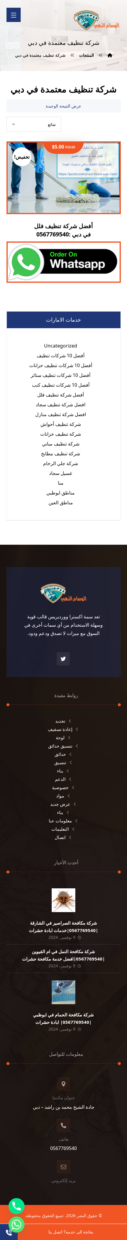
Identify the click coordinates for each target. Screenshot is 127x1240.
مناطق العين (60, 502)
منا (61, 483)
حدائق (60, 754)
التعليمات (60, 829)
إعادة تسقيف (60, 729)
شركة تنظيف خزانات (60, 434)
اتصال (60, 837)
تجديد (60, 721)
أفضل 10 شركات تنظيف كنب (60, 385)
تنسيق (60, 762)
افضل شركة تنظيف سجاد (60, 404)
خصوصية (60, 787)
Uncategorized (60, 345)
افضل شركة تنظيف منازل (60, 414)
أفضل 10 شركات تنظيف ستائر (60, 375)
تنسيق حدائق (60, 746)
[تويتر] (63, 658)
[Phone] (17, 1206)
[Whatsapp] (17, 1225)
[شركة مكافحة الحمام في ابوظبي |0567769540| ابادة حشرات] (63, 992)
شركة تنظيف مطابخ (60, 453)
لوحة (60, 737)
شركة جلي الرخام (60, 463)
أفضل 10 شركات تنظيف (60, 355)
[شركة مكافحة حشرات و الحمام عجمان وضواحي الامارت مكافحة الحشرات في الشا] (96, 18)
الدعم (60, 779)
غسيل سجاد (60, 473)
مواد (60, 796)
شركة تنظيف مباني (60, 443)
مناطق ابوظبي (60, 492)
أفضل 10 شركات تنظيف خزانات (60, 365)
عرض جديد (60, 804)
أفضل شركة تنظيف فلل (60, 394)
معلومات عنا (60, 821)
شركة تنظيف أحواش (60, 424)
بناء (60, 771)
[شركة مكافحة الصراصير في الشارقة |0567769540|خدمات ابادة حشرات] (63, 900)
